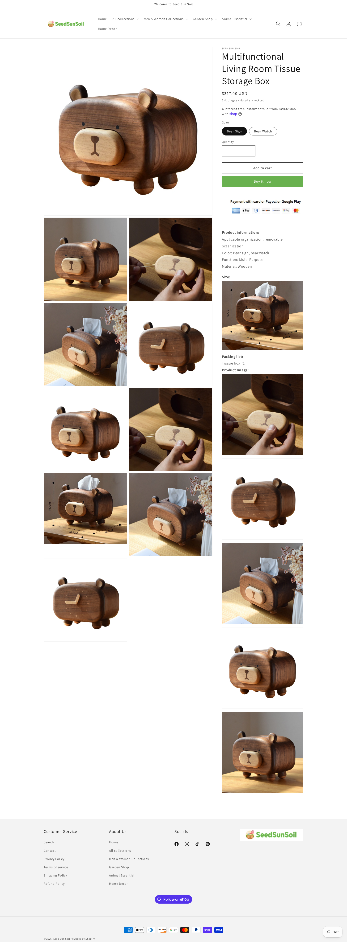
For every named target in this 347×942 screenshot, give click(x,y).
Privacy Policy (54, 859)
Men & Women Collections (129, 859)
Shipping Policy (55, 875)
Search (49, 842)
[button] (125, 19)
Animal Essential (122, 875)
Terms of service (56, 867)
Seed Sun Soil (61, 938)
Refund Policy (54, 883)
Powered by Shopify (83, 938)
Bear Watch (263, 131)
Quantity (228, 142)
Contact (50, 850)
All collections (120, 850)
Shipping (228, 100)
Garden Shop (119, 867)
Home (113, 842)
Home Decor (118, 883)
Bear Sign (234, 131)
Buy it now (263, 181)
